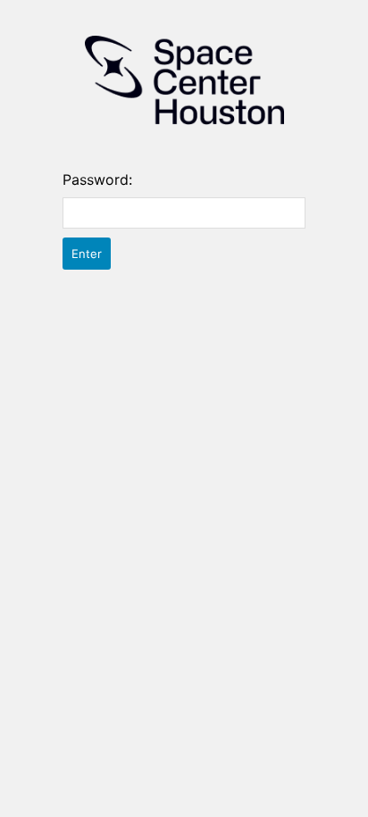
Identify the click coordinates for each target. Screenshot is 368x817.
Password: (97, 179)
